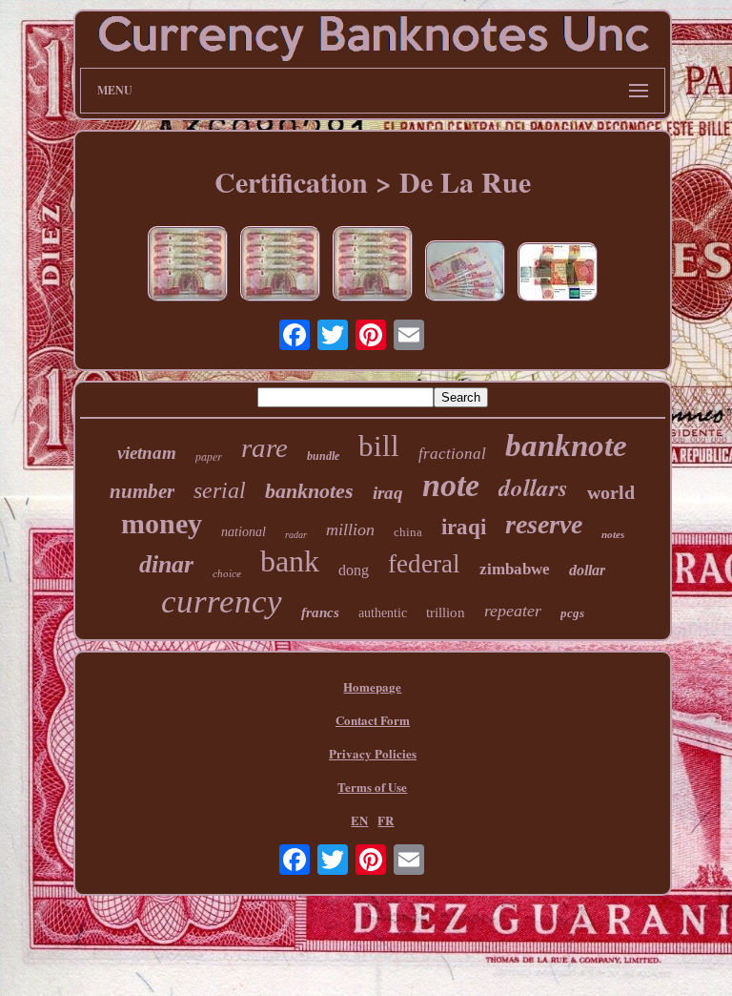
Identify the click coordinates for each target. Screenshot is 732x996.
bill (378, 446)
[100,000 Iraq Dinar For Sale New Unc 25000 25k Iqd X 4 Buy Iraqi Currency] (372, 265)
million (350, 529)
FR (385, 820)
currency (221, 601)
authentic (382, 613)
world (611, 492)
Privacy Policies (373, 753)
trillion (445, 612)
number (142, 491)
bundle (323, 456)
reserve (543, 524)
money (161, 523)
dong (353, 570)
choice (227, 573)
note (450, 485)
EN (359, 820)
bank (289, 561)
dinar (166, 564)
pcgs (572, 613)
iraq (388, 493)
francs (320, 612)
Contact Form (373, 720)
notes (612, 534)
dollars (533, 487)
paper (208, 456)
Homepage (372, 686)
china (408, 532)
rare (264, 447)
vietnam (146, 453)
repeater (512, 610)
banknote (566, 445)
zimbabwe (514, 569)
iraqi (463, 527)
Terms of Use (372, 787)
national (243, 532)
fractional (452, 454)
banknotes (309, 491)
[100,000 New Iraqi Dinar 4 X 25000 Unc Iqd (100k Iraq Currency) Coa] (188, 265)
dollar (587, 570)
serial (219, 490)
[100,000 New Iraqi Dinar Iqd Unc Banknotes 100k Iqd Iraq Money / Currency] (465, 273)
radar (296, 534)
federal (424, 564)
